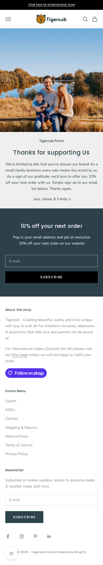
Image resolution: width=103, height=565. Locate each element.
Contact (11, 418)
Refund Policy (16, 436)
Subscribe (51, 277)
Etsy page (20, 354)
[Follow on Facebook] (8, 536)
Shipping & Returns (21, 427)
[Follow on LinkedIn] (49, 536)
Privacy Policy (16, 453)
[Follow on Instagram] (21, 536)
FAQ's (10, 409)
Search (10, 401)
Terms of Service (18, 445)
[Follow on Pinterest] (35, 536)
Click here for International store (51, 5)
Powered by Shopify (70, 552)
